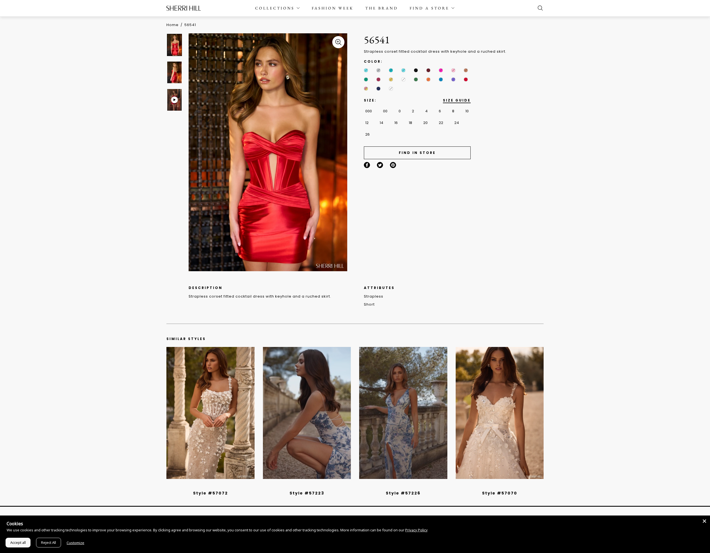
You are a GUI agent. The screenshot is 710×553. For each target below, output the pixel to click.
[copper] (466, 70)
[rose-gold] (366, 89)
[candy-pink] (453, 70)
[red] (466, 79)
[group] (175, 45)
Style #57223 (307, 493)
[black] (416, 70)
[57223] (307, 413)
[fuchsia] (391, 89)
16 (396, 122)
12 (367, 122)
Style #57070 (499, 493)
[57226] (403, 413)
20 (425, 122)
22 (441, 122)
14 (381, 122)
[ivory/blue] (304, 486)
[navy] (378, 89)
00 (385, 111)
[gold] (391, 79)
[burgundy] (428, 70)
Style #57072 (210, 493)
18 (410, 122)
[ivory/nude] (216, 486)
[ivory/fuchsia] (309, 486)
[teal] (391, 70)
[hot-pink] (441, 70)
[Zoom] (338, 42)
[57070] (500, 413)
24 (456, 122)
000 (368, 111)
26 (367, 134)
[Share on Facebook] (367, 165)
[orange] (428, 79)
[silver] (378, 70)
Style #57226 (403, 493)
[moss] (416, 79)
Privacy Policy (416, 529)
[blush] (212, 486)
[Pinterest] (393, 165)
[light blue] (208, 486)
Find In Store (417, 152)
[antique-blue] (403, 70)
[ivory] (403, 79)
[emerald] (366, 79)
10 (467, 111)
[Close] (704, 521)
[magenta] (378, 79)
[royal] (366, 70)
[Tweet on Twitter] (380, 165)
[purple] (453, 79)
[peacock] (441, 79)
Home (172, 24)
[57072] (210, 413)
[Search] (539, 8)
